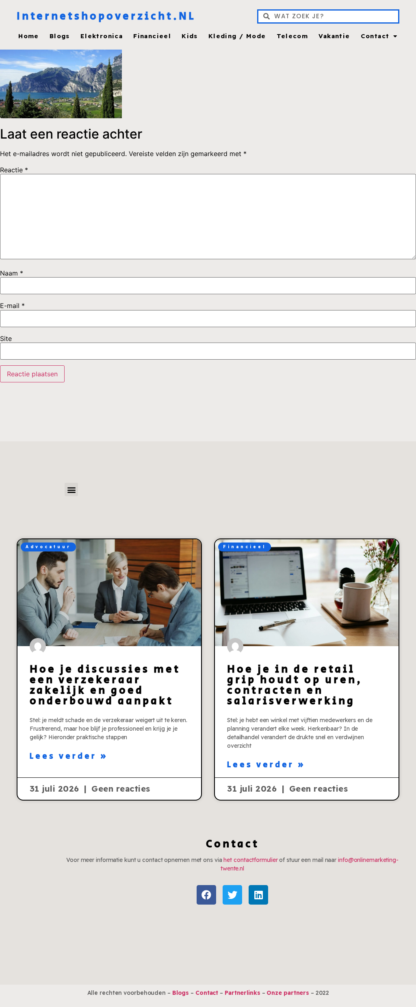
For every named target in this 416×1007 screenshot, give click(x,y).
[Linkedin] (258, 895)
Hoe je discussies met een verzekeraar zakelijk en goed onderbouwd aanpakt (105, 685)
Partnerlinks (242, 992)
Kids (190, 36)
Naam (11, 273)
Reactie (14, 170)
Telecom (292, 36)
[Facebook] (206, 895)
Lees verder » (69, 757)
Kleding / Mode (237, 36)
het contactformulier (250, 860)
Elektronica (101, 36)
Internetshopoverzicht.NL (106, 16)
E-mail (12, 305)
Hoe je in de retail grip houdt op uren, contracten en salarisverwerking (294, 685)
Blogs (60, 36)
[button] (71, 489)
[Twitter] (232, 895)
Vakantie (334, 36)
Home (28, 36)
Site (6, 338)
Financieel (152, 36)
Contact (375, 36)
